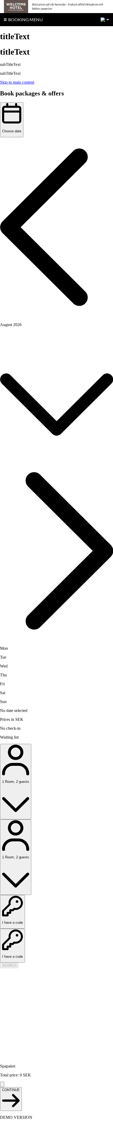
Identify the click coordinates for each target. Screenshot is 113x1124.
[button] (56, 227)
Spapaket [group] (7, 1066)
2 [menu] (103, 19)
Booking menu (25, 19)
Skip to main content (17, 82)
